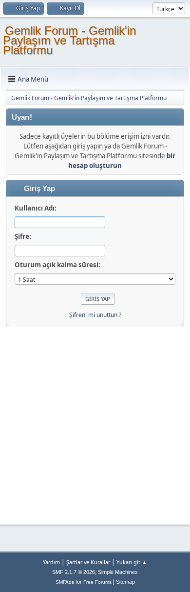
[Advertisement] (95, 421)
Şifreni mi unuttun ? (95, 315)
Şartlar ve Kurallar (88, 562)
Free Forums (97, 582)
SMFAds (65, 582)
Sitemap (125, 582)
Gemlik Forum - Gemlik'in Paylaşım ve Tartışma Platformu (69, 40)
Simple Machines (118, 572)
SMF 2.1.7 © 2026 (73, 572)
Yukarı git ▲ (131, 562)
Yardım (51, 562)
